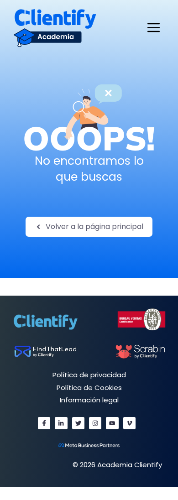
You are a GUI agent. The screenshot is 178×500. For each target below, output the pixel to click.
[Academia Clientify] (55, 27)
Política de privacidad (89, 375)
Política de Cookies (89, 387)
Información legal (89, 400)
